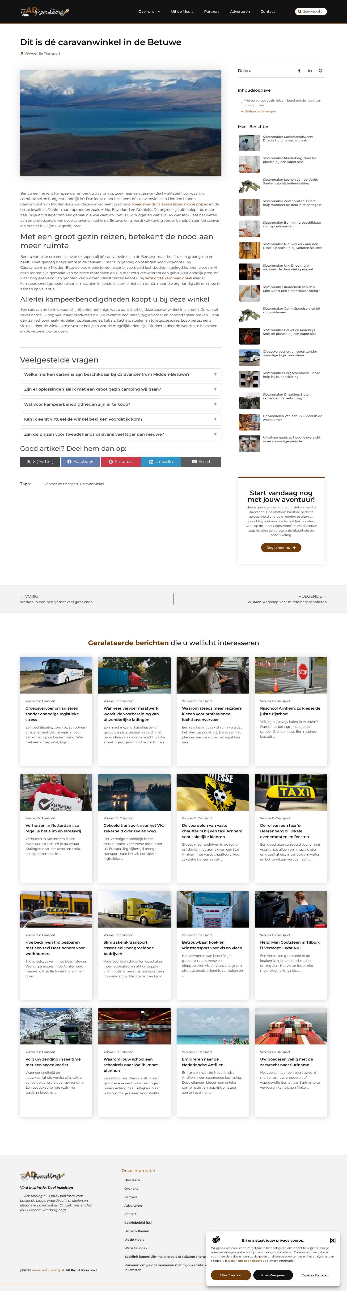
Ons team (132, 1180)
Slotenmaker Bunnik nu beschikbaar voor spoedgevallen (292, 224)
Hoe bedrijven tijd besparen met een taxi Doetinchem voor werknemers (55, 948)
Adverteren (240, 11)
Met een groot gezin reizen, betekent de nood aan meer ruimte (282, 102)
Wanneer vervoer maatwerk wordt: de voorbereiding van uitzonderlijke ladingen (131, 714)
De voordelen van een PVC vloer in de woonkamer (292, 418)
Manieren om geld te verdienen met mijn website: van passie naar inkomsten (177, 1267)
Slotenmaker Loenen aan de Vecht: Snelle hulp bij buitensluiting (290, 181)
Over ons (147, 11)
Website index (135, 1248)
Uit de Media (182, 11)
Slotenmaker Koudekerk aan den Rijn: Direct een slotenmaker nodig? (291, 289)
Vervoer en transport (42, 53)
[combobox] (311, 11)
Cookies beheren (315, 1275)
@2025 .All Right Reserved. (59, 1270)
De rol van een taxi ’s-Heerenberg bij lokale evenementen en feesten (284, 831)
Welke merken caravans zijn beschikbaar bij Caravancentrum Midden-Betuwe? (120, 374)
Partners (212, 11)
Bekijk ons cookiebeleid (245, 1260)
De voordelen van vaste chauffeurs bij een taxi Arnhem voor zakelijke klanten (212, 831)
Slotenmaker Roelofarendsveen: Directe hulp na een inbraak (288, 138)
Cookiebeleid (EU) (138, 1222)
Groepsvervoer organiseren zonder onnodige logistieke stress (290, 353)
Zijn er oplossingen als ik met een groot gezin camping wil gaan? (120, 389)
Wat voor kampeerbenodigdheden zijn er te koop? (120, 404)
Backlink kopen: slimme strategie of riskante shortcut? (167, 1256)
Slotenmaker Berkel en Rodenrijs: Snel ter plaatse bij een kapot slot (289, 332)
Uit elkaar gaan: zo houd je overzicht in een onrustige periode (291, 439)
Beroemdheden (136, 1231)
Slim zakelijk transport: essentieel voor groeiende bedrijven (129, 948)
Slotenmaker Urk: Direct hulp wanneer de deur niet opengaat (288, 267)
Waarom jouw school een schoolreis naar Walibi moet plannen (131, 1065)
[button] (332, 1240)
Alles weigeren (273, 1275)
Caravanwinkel (92, 484)
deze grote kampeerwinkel (168, 278)
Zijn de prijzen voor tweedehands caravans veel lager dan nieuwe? (120, 434)
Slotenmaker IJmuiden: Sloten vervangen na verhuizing (287, 396)
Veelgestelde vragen (260, 111)
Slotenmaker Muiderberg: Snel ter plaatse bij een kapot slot (289, 160)
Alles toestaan (231, 1275)
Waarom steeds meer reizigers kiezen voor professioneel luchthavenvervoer (212, 714)
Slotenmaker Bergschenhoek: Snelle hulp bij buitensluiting (291, 375)
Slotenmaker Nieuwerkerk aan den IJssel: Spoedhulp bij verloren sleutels (292, 246)
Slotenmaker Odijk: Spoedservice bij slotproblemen (291, 310)
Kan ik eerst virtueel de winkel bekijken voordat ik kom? (120, 419)
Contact (268, 11)
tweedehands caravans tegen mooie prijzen (169, 204)
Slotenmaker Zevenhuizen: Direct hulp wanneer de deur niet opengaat (292, 203)
